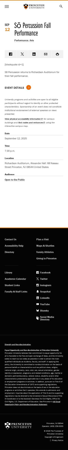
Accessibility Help (14, 245)
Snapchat (45, 291)
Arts (32, 40)
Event (14, 87)
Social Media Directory (47, 318)
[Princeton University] (18, 425)
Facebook (45, 272)
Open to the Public (15, 179)
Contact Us (10, 239)
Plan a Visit (42, 239)
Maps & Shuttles (45, 245)
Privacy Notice (57, 440)
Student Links (12, 285)
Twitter (43, 278)
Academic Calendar (15, 278)
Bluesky (44, 310)
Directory (9, 252)
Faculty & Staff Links (16, 291)
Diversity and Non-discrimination (18, 344)
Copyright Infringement (54, 437)
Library (8, 272)
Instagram (45, 285)
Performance (21, 40)
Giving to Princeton (46, 258)
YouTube (45, 304)
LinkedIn (45, 297)
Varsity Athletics (45, 252)
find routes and (30, 122)
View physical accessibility (23, 118)
